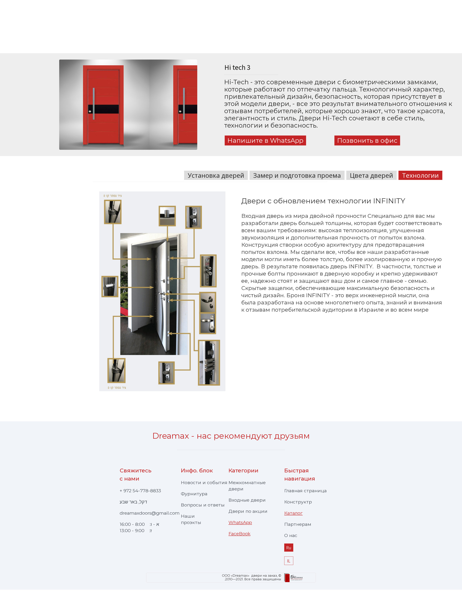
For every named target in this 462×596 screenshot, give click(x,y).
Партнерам (297, 524)
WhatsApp (240, 522)
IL (288, 561)
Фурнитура (194, 493)
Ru (288, 548)
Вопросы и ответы (203, 505)
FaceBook (239, 533)
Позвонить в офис (367, 140)
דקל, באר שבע (133, 502)
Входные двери (247, 500)
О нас (290, 535)
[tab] (216, 175)
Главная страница (305, 490)
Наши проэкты (191, 519)
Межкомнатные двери (247, 486)
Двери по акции (247, 511)
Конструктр (298, 502)
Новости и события (204, 482)
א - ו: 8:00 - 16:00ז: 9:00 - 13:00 (139, 527)
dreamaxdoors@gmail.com (150, 513)
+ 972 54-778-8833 (140, 490)
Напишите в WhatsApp (265, 140)
